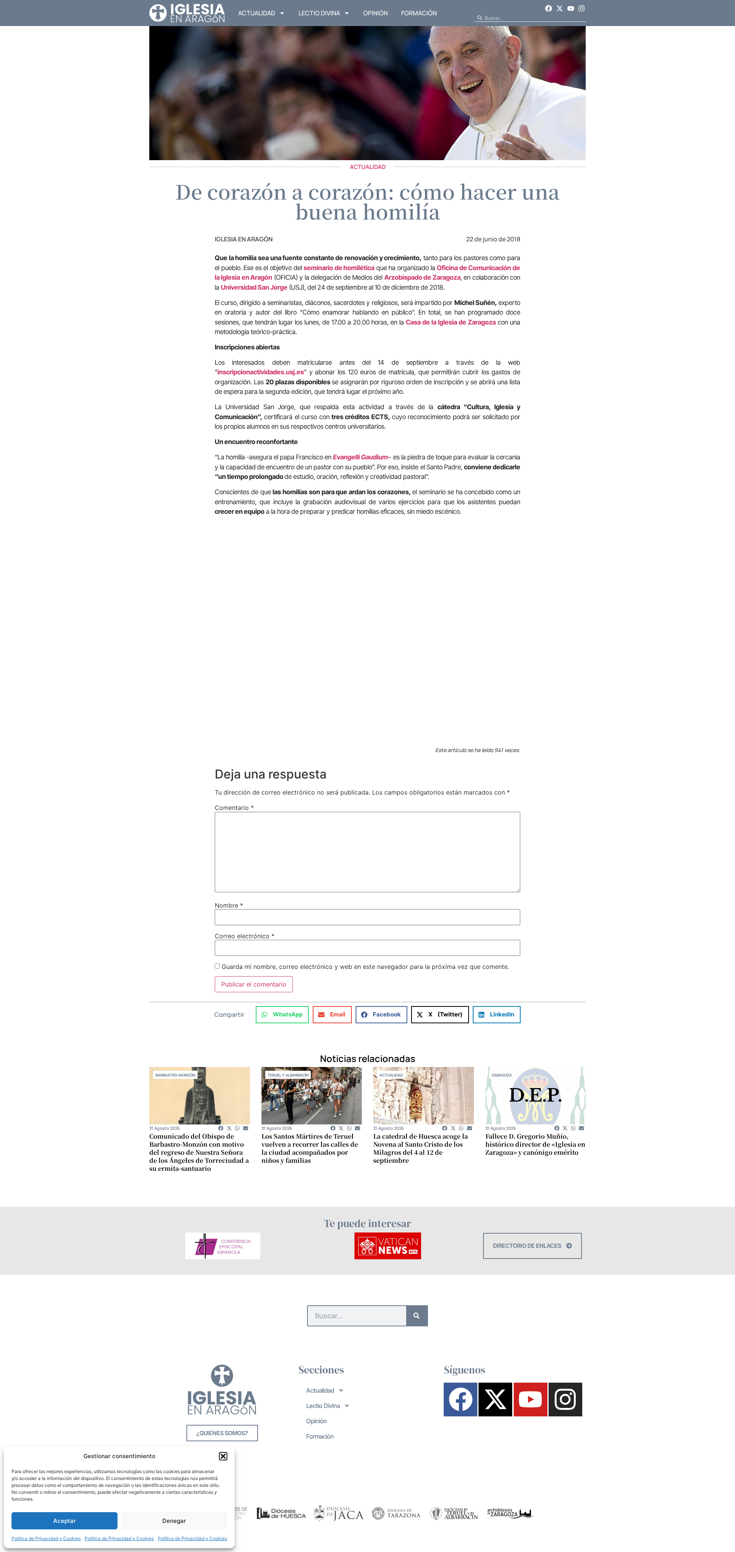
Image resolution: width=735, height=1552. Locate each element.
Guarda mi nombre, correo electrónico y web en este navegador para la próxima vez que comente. (365, 967)
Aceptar (64, 1520)
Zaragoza (502, 1075)
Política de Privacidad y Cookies (46, 1538)
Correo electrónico (244, 936)
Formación (419, 13)
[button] (223, 1456)
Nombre (229, 905)
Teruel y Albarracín (288, 1075)
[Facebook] (549, 8)
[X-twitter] (559, 8)
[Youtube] (571, 8)
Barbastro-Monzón (175, 1075)
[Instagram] (581, 8)
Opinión (375, 13)
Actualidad (256, 13)
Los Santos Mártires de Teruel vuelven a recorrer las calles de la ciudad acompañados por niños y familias (309, 1148)
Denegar (174, 1520)
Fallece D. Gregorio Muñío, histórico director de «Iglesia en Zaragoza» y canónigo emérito (535, 1144)
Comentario (234, 808)
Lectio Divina (319, 13)
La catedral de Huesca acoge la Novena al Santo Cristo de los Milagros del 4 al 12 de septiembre (420, 1148)
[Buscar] (416, 1316)
